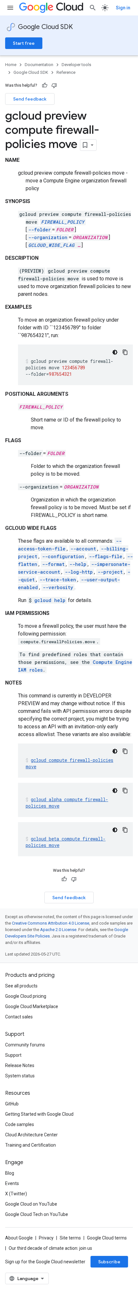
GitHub (12, 1103)
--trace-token (57, 580)
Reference (65, 72)
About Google (19, 1237)
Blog (9, 1173)
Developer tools (76, 64)
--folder (39, 230)
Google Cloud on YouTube (31, 1204)
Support (13, 1055)
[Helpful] (44, 85)
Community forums (25, 1044)
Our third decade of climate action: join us (50, 1248)
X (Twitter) (16, 1193)
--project (110, 572)
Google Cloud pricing (25, 996)
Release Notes (19, 1065)
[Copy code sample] (125, 352)
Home (10, 64)
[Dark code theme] (115, 352)
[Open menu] (10, 7)
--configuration (63, 556)
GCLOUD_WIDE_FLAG (51, 245)
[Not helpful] (54, 85)
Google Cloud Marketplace (31, 1006)
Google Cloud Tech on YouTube (36, 1214)
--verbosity (58, 587)
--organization (47, 237)
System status (20, 1075)
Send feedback (30, 99)
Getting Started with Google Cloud (39, 1114)
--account (83, 549)
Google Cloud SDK (45, 27)
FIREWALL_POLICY (62, 222)
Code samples (19, 1124)
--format (53, 564)
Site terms (70, 1237)
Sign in (123, 7)
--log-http (79, 572)
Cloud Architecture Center (31, 1134)
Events (12, 1183)
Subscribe (109, 1262)
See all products (21, 985)
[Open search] (93, 8)
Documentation (39, 64)
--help (77, 564)
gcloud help (49, 600)
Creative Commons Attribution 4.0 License (50, 923)
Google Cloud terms (107, 1237)
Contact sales (19, 1016)
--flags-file (105, 556)
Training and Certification (30, 1145)
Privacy (46, 1237)
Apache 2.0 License (58, 929)
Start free (24, 43)
